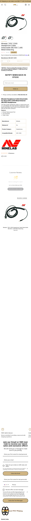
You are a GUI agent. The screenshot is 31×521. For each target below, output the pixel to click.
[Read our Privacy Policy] (27, 469)
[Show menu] (2, 4)
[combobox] (6, 485)
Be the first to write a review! (15, 189)
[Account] (26, 4)
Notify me (15, 88)
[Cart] (29, 4)
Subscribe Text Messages (15, 500)
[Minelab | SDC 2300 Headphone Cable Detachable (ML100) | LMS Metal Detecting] (15, 213)
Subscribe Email (15, 473)
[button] (5, 4)
